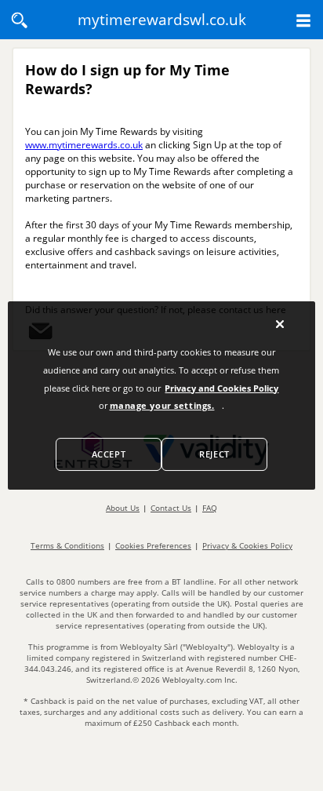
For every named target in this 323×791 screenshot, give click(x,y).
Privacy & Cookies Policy (247, 545)
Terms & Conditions (67, 545)
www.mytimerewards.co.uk (84, 144)
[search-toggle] (19, 20)
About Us (123, 507)
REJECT (214, 454)
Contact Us (171, 507)
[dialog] (161, 395)
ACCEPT (108, 454)
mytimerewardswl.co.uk (162, 19)
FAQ (209, 507)
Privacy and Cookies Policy (221, 388)
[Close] (280, 324)
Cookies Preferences (153, 545)
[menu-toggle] (303, 20)
